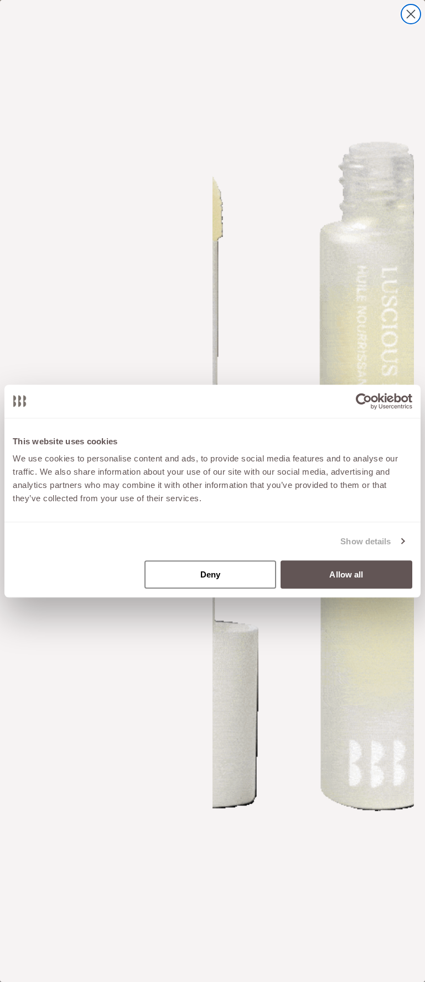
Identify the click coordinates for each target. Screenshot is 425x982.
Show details (365, 541)
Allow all (346, 574)
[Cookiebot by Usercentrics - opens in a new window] (363, 401)
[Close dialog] (411, 14)
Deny (210, 574)
